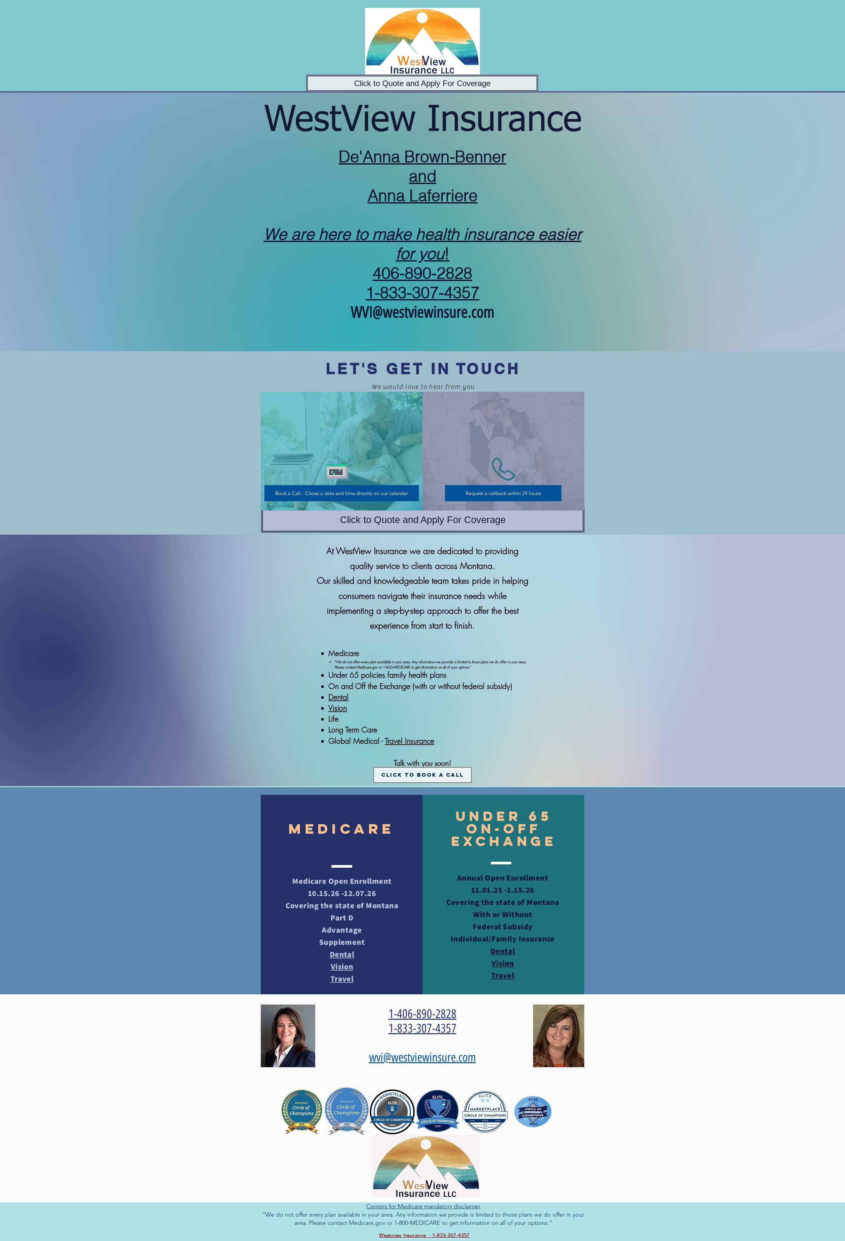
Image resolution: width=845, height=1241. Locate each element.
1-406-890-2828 (422, 1014)
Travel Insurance (409, 741)
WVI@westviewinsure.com (422, 312)
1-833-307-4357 (422, 1028)
